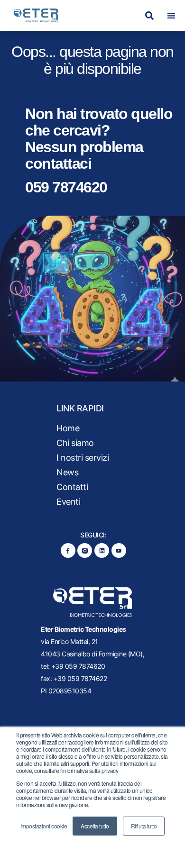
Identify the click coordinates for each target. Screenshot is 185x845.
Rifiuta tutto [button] (144, 826)
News (67, 472)
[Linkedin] (101, 550)
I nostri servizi (82, 458)
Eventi (68, 502)
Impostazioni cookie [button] (43, 826)
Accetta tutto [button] (95, 826)
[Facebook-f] (68, 550)
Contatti (72, 487)
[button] (149, 15)
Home (67, 428)
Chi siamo (75, 443)
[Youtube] (118, 550)
